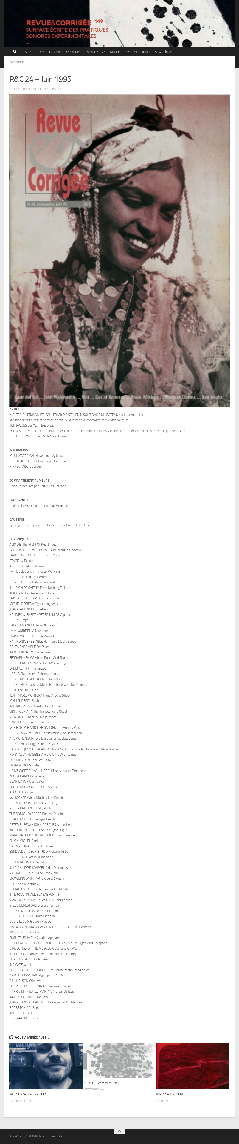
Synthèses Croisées (138, 51)
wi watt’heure (163, 51)
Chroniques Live (95, 51)
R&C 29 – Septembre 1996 (27, 1094)
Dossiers (115, 51)
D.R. (38, 51)
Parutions (55, 51)
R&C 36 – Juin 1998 (169, 1094)
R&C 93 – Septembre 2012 (101, 1083)
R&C (25, 51)
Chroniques (73, 51)
